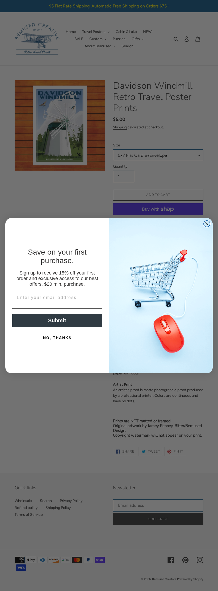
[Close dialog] (207, 224)
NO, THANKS (57, 338)
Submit (57, 320)
